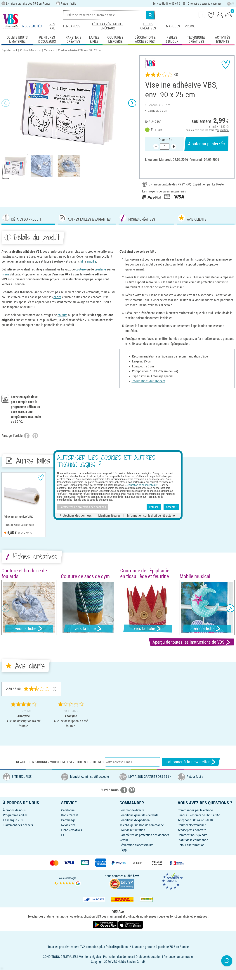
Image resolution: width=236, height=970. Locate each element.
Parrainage (68, 820)
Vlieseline (49, 50)
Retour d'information (191, 845)
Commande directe (131, 810)
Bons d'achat (69, 815)
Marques (173, 26)
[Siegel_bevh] (121, 883)
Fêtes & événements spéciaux (107, 26)
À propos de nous (14, 810)
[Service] (202, 14)
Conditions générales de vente (138, 815)
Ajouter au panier (203, 143)
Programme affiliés (15, 815)
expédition (223, 130)
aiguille (91, 261)
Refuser (153, 507)
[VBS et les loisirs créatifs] (10, 20)
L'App (123, 850)
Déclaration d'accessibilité (136, 845)
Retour (123, 840)
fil (82, 261)
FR (233, 4)
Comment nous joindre (192, 835)
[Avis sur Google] (67, 881)
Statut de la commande (193, 840)
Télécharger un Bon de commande (141, 825)
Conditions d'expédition (134, 820)
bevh (136, 876)
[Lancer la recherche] (150, 15)
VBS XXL (52, 26)
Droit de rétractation (132, 830)
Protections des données (76, 515)
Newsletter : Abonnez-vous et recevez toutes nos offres (59, 762)
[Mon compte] (219, 14)
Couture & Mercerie (30, 50)
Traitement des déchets (18, 825)
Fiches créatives (148, 26)
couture (80, 269)
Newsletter (68, 825)
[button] (5, 103)
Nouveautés (32, 26)
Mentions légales (109, 515)
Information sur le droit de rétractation (151, 515)
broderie (100, 269)
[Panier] (228, 14)
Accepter (171, 507)
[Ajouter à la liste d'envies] (225, 64)
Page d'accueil (9, 50)
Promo (190, 26)
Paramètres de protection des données (144, 835)
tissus (5, 274)
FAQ (64, 835)
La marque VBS (13, 820)
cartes (57, 297)
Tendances (71, 26)
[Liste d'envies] (210, 14)
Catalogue (67, 810)
